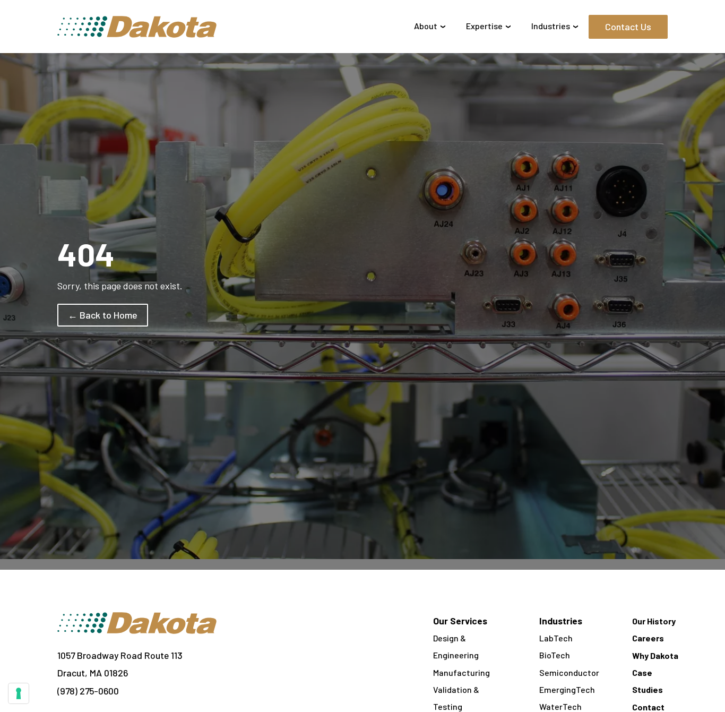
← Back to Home (102, 315)
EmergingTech (567, 689)
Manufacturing (461, 672)
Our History (654, 621)
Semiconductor (569, 672)
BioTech (554, 655)
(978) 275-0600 (88, 691)
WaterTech (560, 706)
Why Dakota (655, 655)
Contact (648, 707)
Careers (648, 638)
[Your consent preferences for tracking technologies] (18, 693)
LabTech (556, 638)
